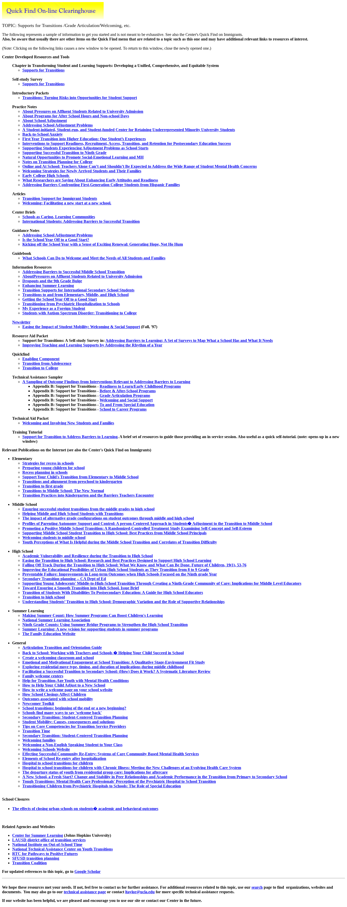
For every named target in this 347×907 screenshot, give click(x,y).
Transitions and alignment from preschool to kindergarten (72, 481)
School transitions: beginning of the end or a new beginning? (74, 708)
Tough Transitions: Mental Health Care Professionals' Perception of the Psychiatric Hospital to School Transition (119, 781)
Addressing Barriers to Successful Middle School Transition (73, 272)
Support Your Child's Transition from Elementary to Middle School (80, 477)
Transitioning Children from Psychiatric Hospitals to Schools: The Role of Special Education (101, 786)
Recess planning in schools (45, 472)
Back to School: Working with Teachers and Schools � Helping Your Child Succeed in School (103, 653)
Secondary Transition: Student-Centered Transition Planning (75, 717)
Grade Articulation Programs (125, 395)
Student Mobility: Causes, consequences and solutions (68, 722)
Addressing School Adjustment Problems (57, 125)
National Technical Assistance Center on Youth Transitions (62, 849)
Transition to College (40, 368)
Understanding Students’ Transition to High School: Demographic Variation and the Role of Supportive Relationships (123, 601)
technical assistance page (85, 892)
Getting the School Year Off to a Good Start (59, 299)
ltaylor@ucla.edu (140, 892)
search (257, 887)
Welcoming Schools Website (46, 749)
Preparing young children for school (53, 468)
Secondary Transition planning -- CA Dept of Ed (64, 579)
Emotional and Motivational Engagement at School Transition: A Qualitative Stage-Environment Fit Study (113, 662)
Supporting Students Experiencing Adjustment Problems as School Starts (85, 148)
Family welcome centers (42, 676)
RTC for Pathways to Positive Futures (45, 854)
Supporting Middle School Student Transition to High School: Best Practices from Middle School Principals (114, 533)
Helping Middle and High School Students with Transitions (72, 513)
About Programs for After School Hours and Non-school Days (75, 116)
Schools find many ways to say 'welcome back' (62, 712)
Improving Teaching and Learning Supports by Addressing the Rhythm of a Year (92, 345)
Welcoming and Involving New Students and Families (68, 423)
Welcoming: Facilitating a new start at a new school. (66, 203)
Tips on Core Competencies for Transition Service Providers (74, 726)
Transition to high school (43, 597)
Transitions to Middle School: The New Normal (63, 491)
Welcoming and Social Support (126, 400)
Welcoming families (38, 740)
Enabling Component (40, 359)
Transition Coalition (29, 863)
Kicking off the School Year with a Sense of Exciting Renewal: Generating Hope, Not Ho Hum (102, 244)
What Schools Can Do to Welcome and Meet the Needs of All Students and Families (93, 258)
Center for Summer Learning (37, 835)
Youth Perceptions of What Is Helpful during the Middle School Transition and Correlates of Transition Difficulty (119, 542)
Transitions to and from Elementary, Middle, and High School (75, 294)
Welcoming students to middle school (53, 537)
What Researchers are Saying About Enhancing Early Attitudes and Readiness (90, 180)
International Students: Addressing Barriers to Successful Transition (81, 221)
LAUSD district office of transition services (49, 840)
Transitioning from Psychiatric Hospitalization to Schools (71, 304)
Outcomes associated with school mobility (57, 699)
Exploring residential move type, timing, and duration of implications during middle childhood (103, 667)
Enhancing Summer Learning (48, 285)
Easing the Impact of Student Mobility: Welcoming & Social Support (81, 327)
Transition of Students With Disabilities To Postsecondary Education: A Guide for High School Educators (112, 592)
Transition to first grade (42, 486)
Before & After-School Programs (128, 391)
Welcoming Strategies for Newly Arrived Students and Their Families (81, 171)
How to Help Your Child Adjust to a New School (63, 685)
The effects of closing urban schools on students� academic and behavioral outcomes (85, 808)
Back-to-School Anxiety (42, 134)
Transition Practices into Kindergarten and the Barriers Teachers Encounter (88, 495)
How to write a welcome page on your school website (67, 690)
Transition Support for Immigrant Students (59, 198)
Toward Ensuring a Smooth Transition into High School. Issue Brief (80, 588)
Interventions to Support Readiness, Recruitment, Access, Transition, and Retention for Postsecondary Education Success (126, 143)
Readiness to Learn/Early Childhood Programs (140, 386)
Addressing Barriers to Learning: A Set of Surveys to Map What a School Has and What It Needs (189, 340)
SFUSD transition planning (35, 858)
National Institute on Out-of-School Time (47, 844)
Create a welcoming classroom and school (58, 657)
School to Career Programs (123, 409)
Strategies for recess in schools (48, 463)
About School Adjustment (44, 120)
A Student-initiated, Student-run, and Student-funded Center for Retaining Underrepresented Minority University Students (128, 130)
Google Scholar (87, 871)
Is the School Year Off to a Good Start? (55, 240)
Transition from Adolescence (46, 363)
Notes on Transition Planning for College (57, 162)
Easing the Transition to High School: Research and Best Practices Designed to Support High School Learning (116, 560)
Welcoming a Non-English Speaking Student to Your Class (72, 745)
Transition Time (36, 731)
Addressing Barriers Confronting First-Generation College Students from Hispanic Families (101, 185)
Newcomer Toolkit (38, 703)
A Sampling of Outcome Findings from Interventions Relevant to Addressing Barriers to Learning (106, 382)
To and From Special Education (127, 404)
